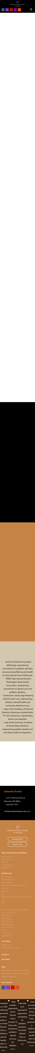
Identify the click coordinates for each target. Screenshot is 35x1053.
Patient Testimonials (7, 865)
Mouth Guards (6, 933)
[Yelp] (11, 9)
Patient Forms (5, 945)
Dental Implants (6, 877)
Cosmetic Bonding (7, 927)
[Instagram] (7, 9)
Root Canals (5, 891)
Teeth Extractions (6, 921)
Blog (2, 894)
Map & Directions (6, 868)
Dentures (4, 888)
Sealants (4, 930)
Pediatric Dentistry (7, 924)
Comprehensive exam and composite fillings (15, 910)
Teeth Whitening (6, 918)
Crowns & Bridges (6, 882)
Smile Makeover (6, 936)
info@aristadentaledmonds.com (17, 811)
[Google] (15, 9)
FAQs (3, 902)
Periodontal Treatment (8, 880)
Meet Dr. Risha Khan (7, 856)
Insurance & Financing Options (11, 948)
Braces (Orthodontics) (8, 913)
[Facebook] (3, 9)
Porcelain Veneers (7, 916)
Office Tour (4, 862)
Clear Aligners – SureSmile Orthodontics (13, 885)
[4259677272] (19, 9)
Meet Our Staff (6, 859)
